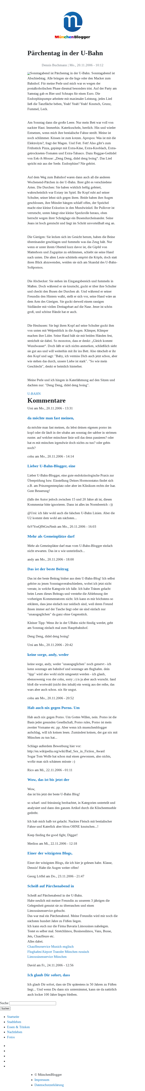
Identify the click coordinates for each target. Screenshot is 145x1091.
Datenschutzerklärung (49, 1085)
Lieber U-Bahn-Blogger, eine (51, 466)
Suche (4, 1003)
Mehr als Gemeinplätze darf (50, 536)
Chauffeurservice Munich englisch (50, 946)
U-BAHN (34, 394)
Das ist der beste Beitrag (47, 569)
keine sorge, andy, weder (48, 654)
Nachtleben (14, 1032)
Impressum (41, 1080)
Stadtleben (14, 1022)
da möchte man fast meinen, (50, 418)
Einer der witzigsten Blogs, (49, 853)
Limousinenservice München (47, 957)
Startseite (13, 1017)
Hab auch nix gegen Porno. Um (53, 707)
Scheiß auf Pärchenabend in (50, 886)
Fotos (11, 1037)
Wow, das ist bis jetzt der (48, 779)
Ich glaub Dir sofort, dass (48, 975)
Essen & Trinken (18, 1027)
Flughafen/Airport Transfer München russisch (58, 952)
